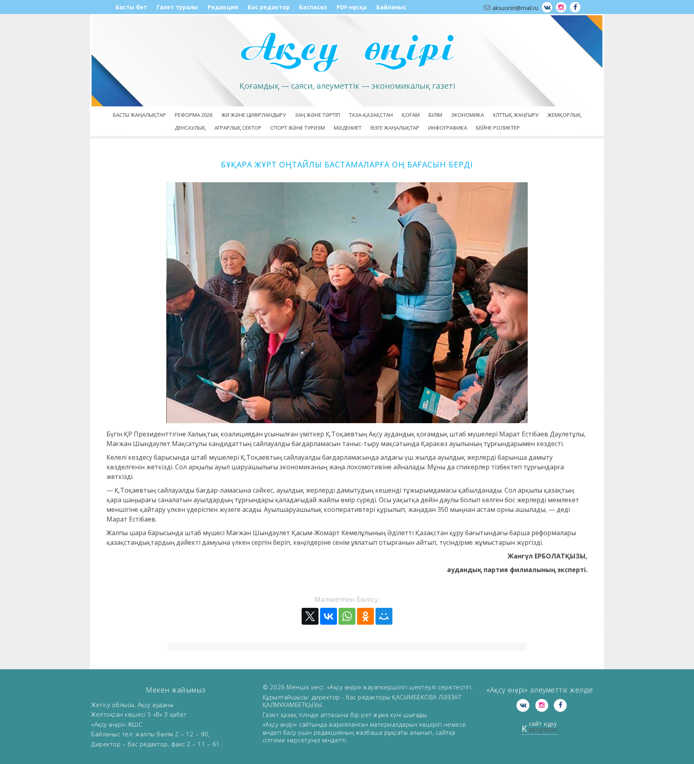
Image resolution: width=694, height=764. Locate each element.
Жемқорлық (564, 114)
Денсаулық (190, 127)
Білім (435, 114)
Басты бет (131, 7)
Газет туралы (177, 7)
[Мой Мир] (384, 616)
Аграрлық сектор (237, 127)
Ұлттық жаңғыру (516, 114)
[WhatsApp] (347, 616)
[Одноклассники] (365, 616)
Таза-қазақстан (371, 114)
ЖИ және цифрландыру (253, 114)
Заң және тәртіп (317, 114)
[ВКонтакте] (328, 616)
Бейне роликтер (498, 127)
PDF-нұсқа (352, 7)
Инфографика (447, 127)
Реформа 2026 (193, 114)
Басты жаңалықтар (139, 114)
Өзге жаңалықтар (394, 127)
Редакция (223, 7)
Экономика (467, 114)
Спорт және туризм (297, 127)
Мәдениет (347, 127)
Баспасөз (313, 7)
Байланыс (391, 7)
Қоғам (411, 114)
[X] (310, 616)
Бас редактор (269, 7)
